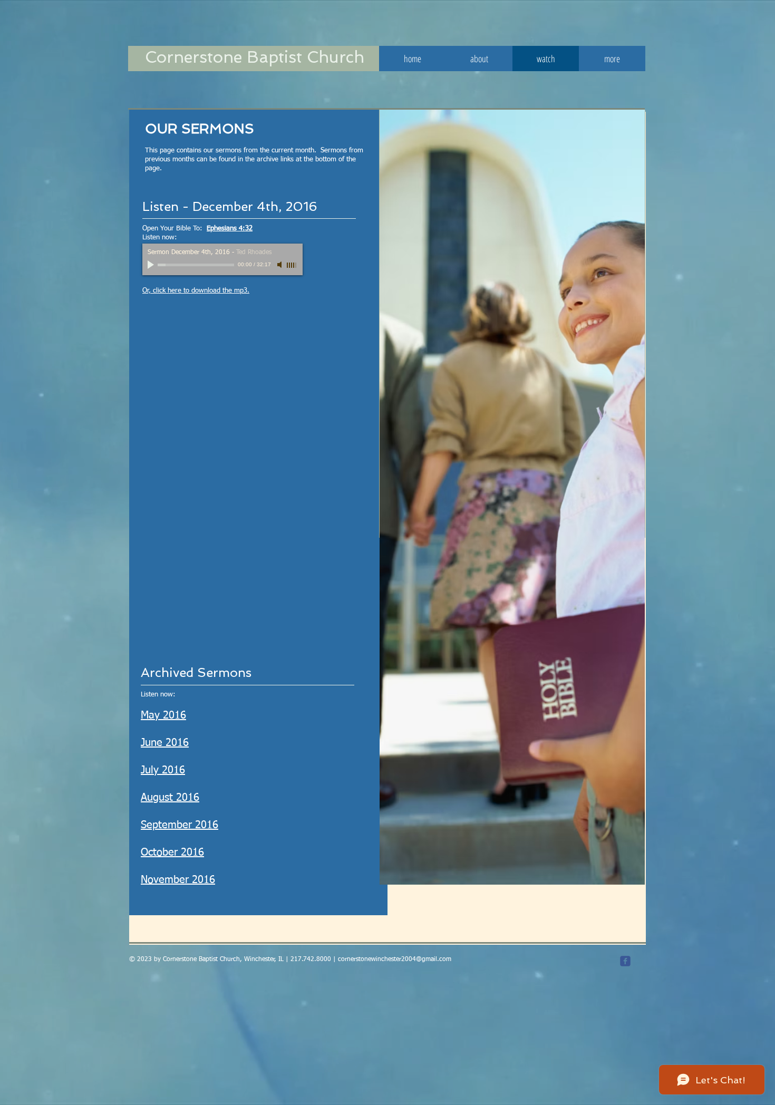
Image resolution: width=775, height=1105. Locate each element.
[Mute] (280, 264)
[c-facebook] (625, 961)
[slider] (292, 265)
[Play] (152, 264)
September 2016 (179, 825)
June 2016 (165, 743)
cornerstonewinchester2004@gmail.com (394, 959)
